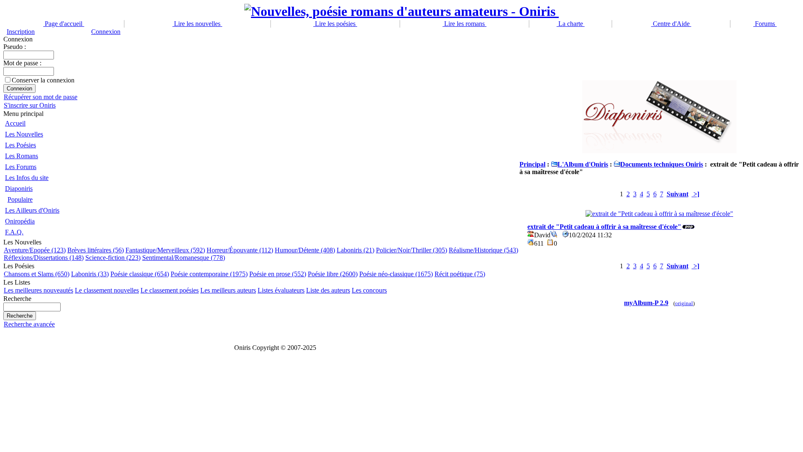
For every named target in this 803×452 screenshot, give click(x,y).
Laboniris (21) (355, 250)
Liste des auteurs (328, 290)
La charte (571, 23)
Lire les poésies (335, 23)
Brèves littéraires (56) (95, 250)
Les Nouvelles (24, 134)
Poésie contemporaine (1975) (209, 273)
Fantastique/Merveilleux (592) (165, 250)
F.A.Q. (14, 232)
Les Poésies (20, 145)
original (684, 303)
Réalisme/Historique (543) (483, 250)
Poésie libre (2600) (333, 273)
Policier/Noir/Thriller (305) (411, 250)
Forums (765, 23)
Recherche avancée (29, 324)
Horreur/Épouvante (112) (240, 250)
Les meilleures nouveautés (38, 290)
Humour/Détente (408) (305, 250)
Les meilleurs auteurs (228, 290)
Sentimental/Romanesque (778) (183, 257)
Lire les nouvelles (197, 23)
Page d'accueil (63, 23)
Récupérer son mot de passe (40, 96)
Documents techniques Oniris (661, 164)
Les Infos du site (27, 177)
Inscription (21, 31)
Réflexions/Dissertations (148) (44, 257)
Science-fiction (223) (113, 257)
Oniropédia (20, 221)
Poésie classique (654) (139, 273)
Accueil (15, 123)
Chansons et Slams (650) (36, 273)
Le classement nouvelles (107, 290)
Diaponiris (19, 188)
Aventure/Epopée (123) (35, 250)
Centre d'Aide (671, 23)
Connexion (105, 31)
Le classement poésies (170, 290)
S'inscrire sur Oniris (30, 105)
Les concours (369, 290)
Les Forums (20, 166)
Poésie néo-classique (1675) (396, 273)
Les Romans (21, 155)
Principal (532, 164)
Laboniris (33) (90, 273)
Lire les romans (464, 23)
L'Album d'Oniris (582, 164)
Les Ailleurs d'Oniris (32, 210)
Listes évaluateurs (281, 290)
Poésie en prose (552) (277, 273)
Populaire (20, 199)
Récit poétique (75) (460, 273)
